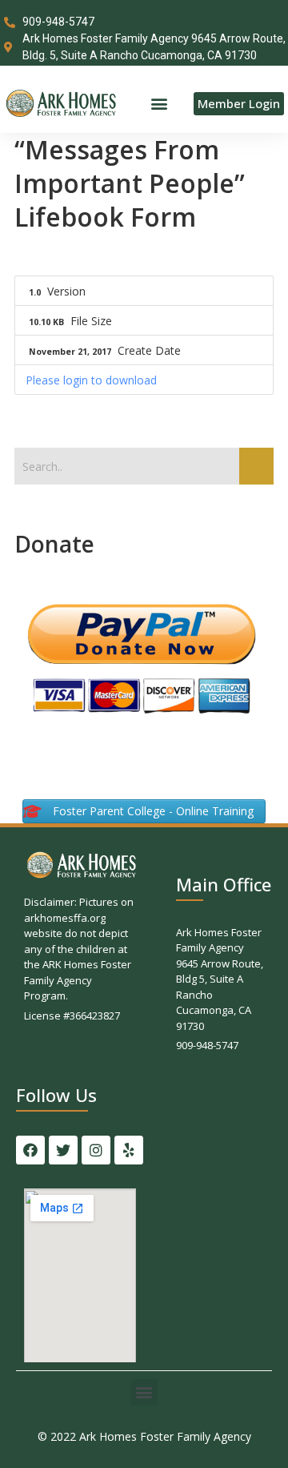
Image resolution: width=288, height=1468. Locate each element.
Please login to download (91, 380)
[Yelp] (128, 1150)
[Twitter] (63, 1150)
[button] (159, 103)
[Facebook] (30, 1150)
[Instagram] (96, 1150)
